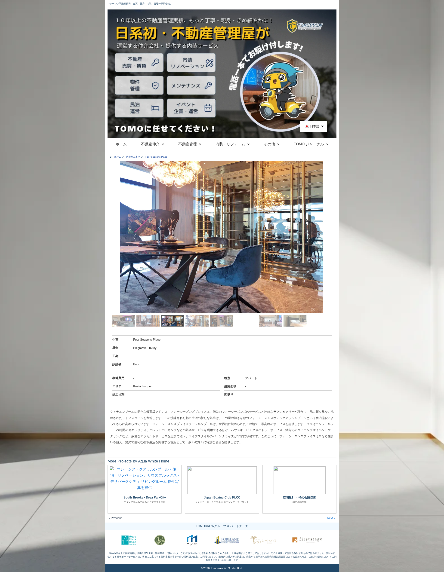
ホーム (121, 144)
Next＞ (331, 518)
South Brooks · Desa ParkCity (144, 497)
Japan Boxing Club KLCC (222, 497)
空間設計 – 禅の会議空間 (299, 497)
